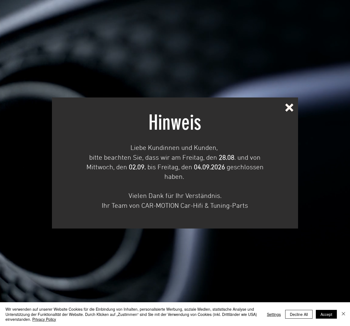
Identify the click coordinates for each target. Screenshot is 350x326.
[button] (289, 107)
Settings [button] (274, 314)
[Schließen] (343, 314)
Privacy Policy (44, 319)
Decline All (299, 314)
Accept (326, 314)
